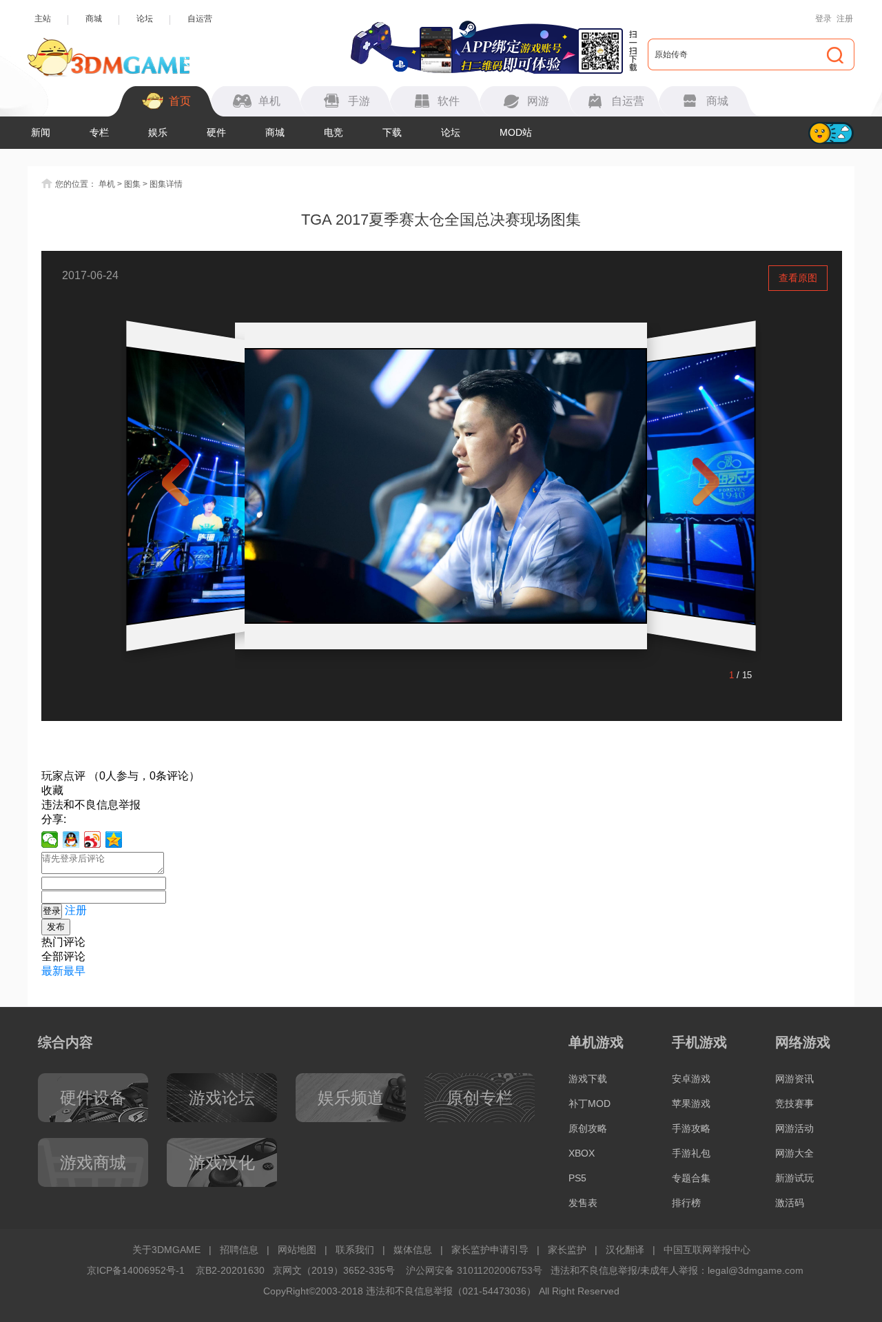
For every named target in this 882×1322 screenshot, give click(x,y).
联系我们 (355, 1249)
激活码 (789, 1202)
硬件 (216, 132)
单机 (107, 184)
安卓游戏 (691, 1078)
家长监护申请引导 (490, 1249)
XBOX (581, 1153)
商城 (93, 18)
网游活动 (794, 1128)
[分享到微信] (50, 839)
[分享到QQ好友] (71, 839)
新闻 (40, 132)
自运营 (199, 18)
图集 (132, 184)
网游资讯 (794, 1078)
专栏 (99, 132)
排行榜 (686, 1202)
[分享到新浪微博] (92, 839)
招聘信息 (239, 1249)
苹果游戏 (691, 1103)
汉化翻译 (625, 1249)
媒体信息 (412, 1249)
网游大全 (794, 1153)
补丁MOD (589, 1103)
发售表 (582, 1202)
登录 (823, 18)
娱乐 (157, 132)
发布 (56, 927)
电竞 (333, 132)
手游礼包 (691, 1153)
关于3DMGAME (166, 1249)
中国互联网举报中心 (707, 1249)
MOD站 (516, 132)
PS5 (577, 1177)
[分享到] (114, 839)
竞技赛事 (794, 1103)
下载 (392, 132)
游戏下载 (587, 1078)
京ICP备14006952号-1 (136, 1270)
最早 (74, 971)
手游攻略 (691, 1128)
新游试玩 (794, 1177)
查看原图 (798, 277)
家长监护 (567, 1249)
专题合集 (691, 1177)
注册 (845, 18)
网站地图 (297, 1249)
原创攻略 (587, 1128)
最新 (52, 971)
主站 (42, 18)
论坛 (144, 18)
